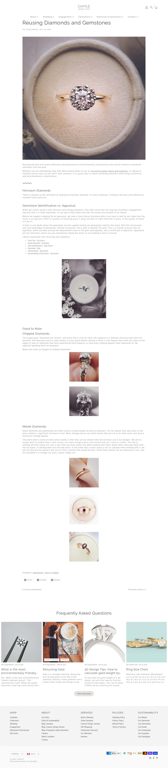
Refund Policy (118, 724)
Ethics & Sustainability (50, 721)
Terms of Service (119, 727)
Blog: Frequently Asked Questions (55, 730)
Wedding (47, 17)
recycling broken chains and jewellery (109, 171)
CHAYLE (20, 759)
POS (11, 761)
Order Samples (87, 721)
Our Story (45, 717)
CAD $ (33, 754)
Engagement (65, 17)
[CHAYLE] (84, 7)
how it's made (51, 660)
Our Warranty (86, 733)
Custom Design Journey (90, 724)
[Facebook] (154, 758)
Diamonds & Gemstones (109, 17)
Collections (84, 17)
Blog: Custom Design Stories (53, 727)
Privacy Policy (118, 721)
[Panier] (156, 7)
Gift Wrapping (86, 727)
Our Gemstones (144, 724)
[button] (151, 7)
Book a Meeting (87, 717)
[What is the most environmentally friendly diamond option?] (21, 642)
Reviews (84, 737)
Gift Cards (14, 733)
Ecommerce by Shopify (27, 761)
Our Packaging (144, 737)
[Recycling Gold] (63, 642)
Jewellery (14, 717)
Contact (132, 17)
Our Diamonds (144, 721)
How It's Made (52, 573)
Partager (43, 580)
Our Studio (142, 727)
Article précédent (33, 590)
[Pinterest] (157, 758)
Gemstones (38, 573)
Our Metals (142, 717)
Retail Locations (48, 737)
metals (64, 660)
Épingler (57, 580)
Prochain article (136, 590)
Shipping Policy (118, 717)
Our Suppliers (143, 733)
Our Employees (144, 730)
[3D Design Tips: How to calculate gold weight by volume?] (105, 642)
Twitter (29, 580)
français (15, 754)
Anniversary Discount (89, 730)
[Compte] (147, 7)
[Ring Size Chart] (146, 642)
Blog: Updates (47, 724)
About (33, 17)
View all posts (84, 693)
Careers (45, 733)
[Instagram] (150, 758)
